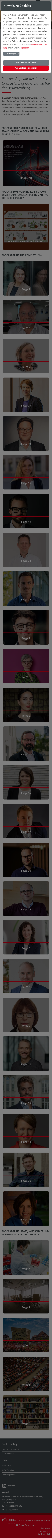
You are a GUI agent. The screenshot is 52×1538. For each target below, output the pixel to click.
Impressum (25, 48)
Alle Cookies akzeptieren (26, 68)
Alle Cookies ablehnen (26, 63)
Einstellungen (10, 54)
